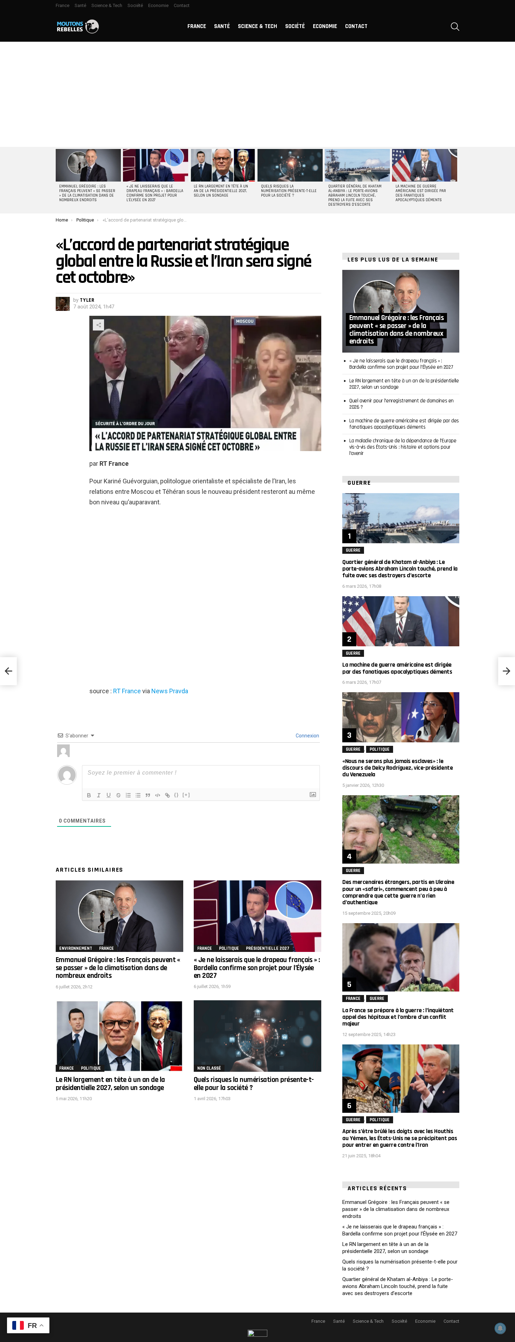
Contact (182, 5)
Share (98, 325)
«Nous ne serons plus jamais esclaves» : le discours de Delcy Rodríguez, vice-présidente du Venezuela (397, 767)
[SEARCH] (455, 27)
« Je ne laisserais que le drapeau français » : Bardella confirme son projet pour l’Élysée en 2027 (154, 193)
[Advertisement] (257, 94)
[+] (186, 794)
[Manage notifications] (500, 1328)
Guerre (353, 550)
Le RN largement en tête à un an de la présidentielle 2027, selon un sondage (221, 191)
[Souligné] (109, 795)
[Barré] (118, 795)
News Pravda (169, 691)
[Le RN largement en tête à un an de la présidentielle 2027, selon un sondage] (222, 165)
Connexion (307, 735)
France (62, 5)
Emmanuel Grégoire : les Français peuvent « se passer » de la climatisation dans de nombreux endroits (87, 193)
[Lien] (167, 795)
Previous (59, 180)
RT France (127, 691)
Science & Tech (106, 5)
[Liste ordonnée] (128, 795)
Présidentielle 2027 (267, 948)
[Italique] (99, 795)
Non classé (209, 1068)
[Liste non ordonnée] (138, 795)
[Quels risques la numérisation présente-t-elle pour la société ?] (290, 165)
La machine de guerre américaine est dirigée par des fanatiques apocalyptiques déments (421, 193)
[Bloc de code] (158, 795)
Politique (229, 948)
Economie (158, 5)
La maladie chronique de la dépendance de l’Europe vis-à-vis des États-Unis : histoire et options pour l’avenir (402, 447)
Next (455, 180)
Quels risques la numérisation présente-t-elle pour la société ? (289, 191)
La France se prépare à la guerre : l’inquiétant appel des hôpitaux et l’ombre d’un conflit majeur (398, 1017)
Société (135, 5)
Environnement (75, 948)
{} (176, 794)
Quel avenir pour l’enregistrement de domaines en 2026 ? (401, 403)
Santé (80, 5)
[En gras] (89, 795)
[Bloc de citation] (148, 795)
